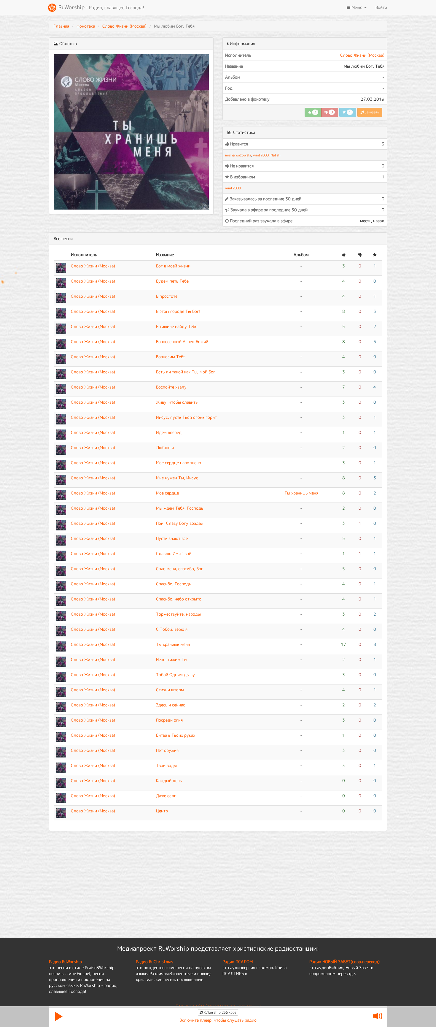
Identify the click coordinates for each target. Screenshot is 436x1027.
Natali (275, 155)
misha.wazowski (238, 155)
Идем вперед (169, 432)
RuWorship (100, 7)
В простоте (166, 296)
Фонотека (86, 26)
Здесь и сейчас (170, 705)
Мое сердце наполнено (178, 462)
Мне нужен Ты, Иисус (177, 478)
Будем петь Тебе (172, 281)
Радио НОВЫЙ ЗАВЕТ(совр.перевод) (344, 961)
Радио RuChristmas (154, 961)
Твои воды (166, 765)
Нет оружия (167, 750)
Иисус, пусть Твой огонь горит (186, 417)
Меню (357, 7)
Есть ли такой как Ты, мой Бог (185, 372)
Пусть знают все (172, 538)
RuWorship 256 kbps (219, 1012)
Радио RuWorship (65, 961)
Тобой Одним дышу (175, 674)
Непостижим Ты (171, 659)
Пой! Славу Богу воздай (179, 523)
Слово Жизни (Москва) (124, 26)
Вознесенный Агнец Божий (182, 341)
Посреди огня (169, 720)
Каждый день (169, 780)
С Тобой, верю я (171, 629)
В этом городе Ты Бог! (178, 311)
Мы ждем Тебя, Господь (179, 508)
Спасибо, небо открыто (178, 599)
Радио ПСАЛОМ (237, 961)
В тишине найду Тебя (176, 326)
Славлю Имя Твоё (173, 553)
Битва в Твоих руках (175, 735)
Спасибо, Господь (173, 584)
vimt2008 (261, 155)
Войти (381, 7)
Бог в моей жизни (173, 266)
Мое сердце (167, 493)
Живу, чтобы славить (177, 402)
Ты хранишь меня (301, 493)
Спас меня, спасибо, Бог (179, 568)
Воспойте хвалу (171, 387)
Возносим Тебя (170, 356)
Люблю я (165, 447)
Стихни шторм (170, 689)
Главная (61, 26)
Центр (162, 811)
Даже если (166, 795)
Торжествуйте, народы (178, 614)
